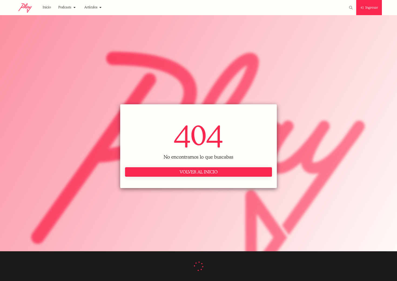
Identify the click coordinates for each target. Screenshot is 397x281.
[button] (47, 7)
